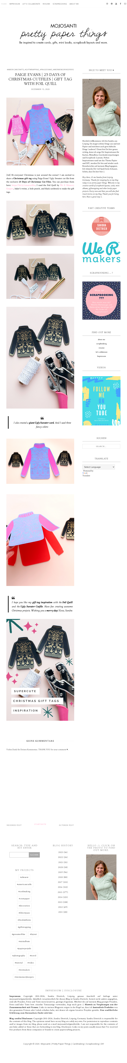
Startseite (40, 824)
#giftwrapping (32, 69)
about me (74, 4)
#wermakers (24, 969)
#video (31, 962)
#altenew (24, 877)
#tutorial (19, 962)
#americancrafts (15, 69)
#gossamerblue (18, 934)
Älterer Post (66, 825)
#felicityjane (24, 912)
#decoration (24, 905)
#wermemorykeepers (63, 69)
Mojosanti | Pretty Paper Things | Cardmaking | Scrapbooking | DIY (72, 1043)
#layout (33, 934)
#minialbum (24, 941)
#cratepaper (24, 898)
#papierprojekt (24, 948)
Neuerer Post (14, 825)
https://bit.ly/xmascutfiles (23, 185)
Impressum (14, 4)
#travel (33, 955)
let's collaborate (31, 4)
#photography (18, 955)
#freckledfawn (24, 920)
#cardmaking (24, 891)
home (4, 4)
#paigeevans (46, 69)
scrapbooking (60, 4)
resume (46, 4)
